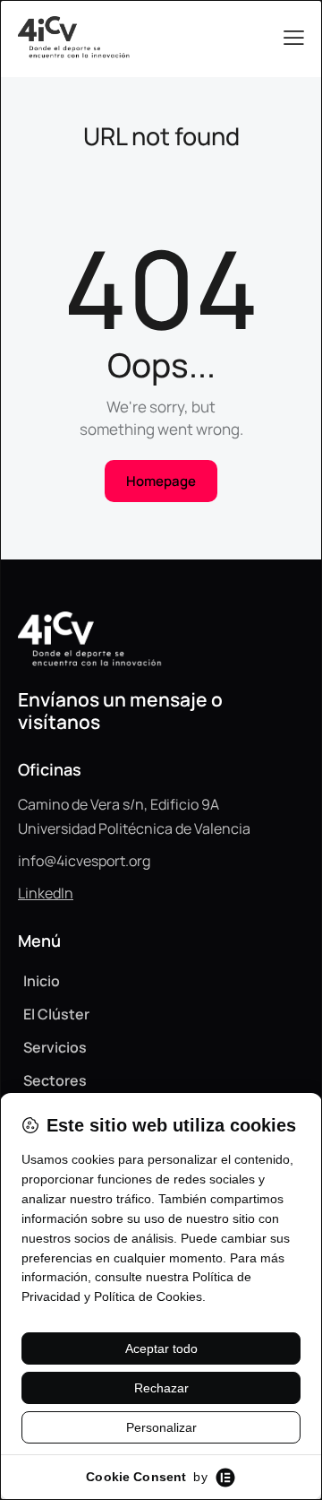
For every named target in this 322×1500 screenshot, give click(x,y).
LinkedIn (45, 893)
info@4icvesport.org (84, 861)
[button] (294, 37)
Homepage (161, 481)
